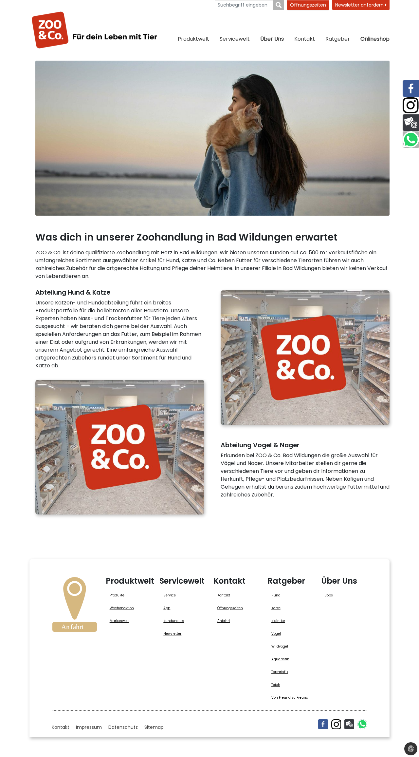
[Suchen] (279, 5)
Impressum (89, 727)
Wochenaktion (122, 608)
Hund (276, 595)
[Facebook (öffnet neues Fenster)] (323, 724)
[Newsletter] (349, 724)
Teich (275, 684)
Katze (276, 608)
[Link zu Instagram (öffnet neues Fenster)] (411, 105)
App (166, 608)
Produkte (117, 595)
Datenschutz (123, 727)
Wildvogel (279, 646)
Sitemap (154, 727)
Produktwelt (193, 39)
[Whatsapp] (362, 724)
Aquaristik (280, 659)
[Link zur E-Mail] (411, 122)
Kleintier (278, 620)
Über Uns (272, 39)
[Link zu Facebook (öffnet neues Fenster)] (411, 88)
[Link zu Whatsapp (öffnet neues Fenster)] (411, 139)
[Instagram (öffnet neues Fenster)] (336, 724)
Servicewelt (235, 39)
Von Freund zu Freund (289, 697)
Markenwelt (119, 620)
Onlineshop (375, 39)
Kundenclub (173, 620)
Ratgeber (337, 39)
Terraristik (279, 672)
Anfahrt (223, 620)
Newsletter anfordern (360, 5)
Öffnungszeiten (308, 5)
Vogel (276, 633)
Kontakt (304, 39)
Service (169, 595)
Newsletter (172, 633)
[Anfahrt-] (75, 606)
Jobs (329, 595)
